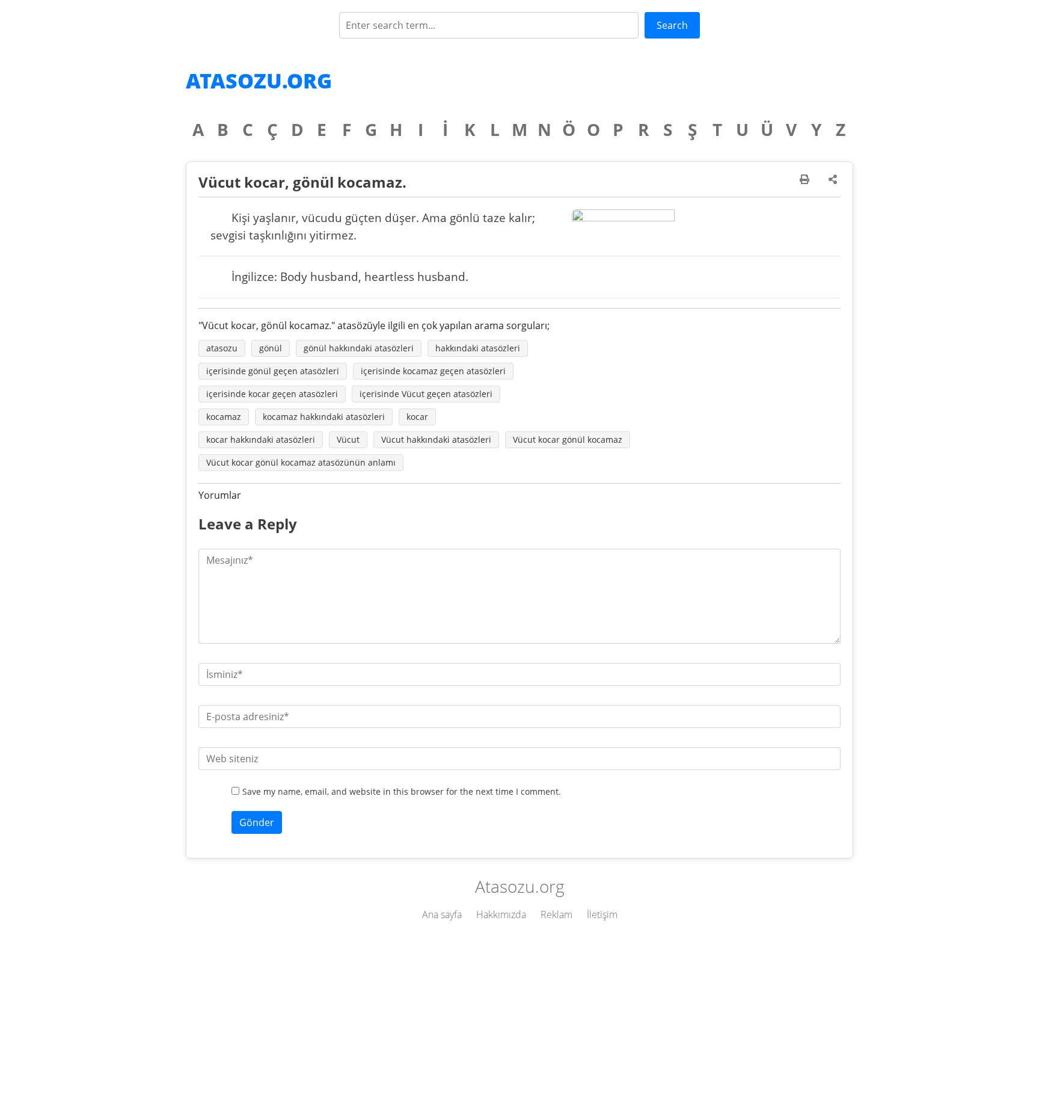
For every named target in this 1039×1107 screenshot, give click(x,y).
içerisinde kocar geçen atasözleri (272, 393)
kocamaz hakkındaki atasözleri (324, 416)
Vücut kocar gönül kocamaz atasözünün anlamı (301, 462)
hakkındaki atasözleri (477, 348)
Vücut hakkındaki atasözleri (436, 439)
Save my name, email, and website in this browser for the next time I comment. (401, 791)
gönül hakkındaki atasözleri (359, 348)
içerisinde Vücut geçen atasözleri (426, 393)
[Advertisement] (519, 1017)
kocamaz (223, 416)
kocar (417, 416)
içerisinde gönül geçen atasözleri (272, 371)
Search (672, 25)
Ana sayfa (442, 914)
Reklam (556, 914)
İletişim (602, 914)
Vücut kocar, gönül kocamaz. (302, 182)
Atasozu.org (259, 80)
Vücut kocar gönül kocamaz (567, 439)
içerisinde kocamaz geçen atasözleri (433, 371)
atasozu (222, 348)
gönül (270, 348)
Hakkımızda (501, 914)
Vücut (348, 439)
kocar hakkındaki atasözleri (260, 439)
